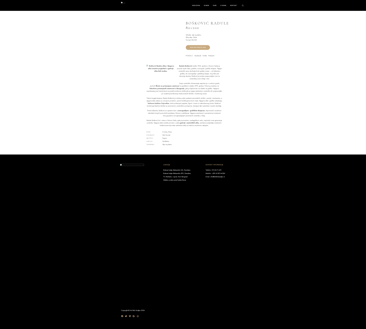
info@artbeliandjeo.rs (217, 177)
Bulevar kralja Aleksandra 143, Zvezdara (176, 170)
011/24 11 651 (216, 170)
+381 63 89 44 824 (218, 173)
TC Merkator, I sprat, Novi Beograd (175, 177)
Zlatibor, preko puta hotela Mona (174, 180)
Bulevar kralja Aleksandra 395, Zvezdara (177, 173)
